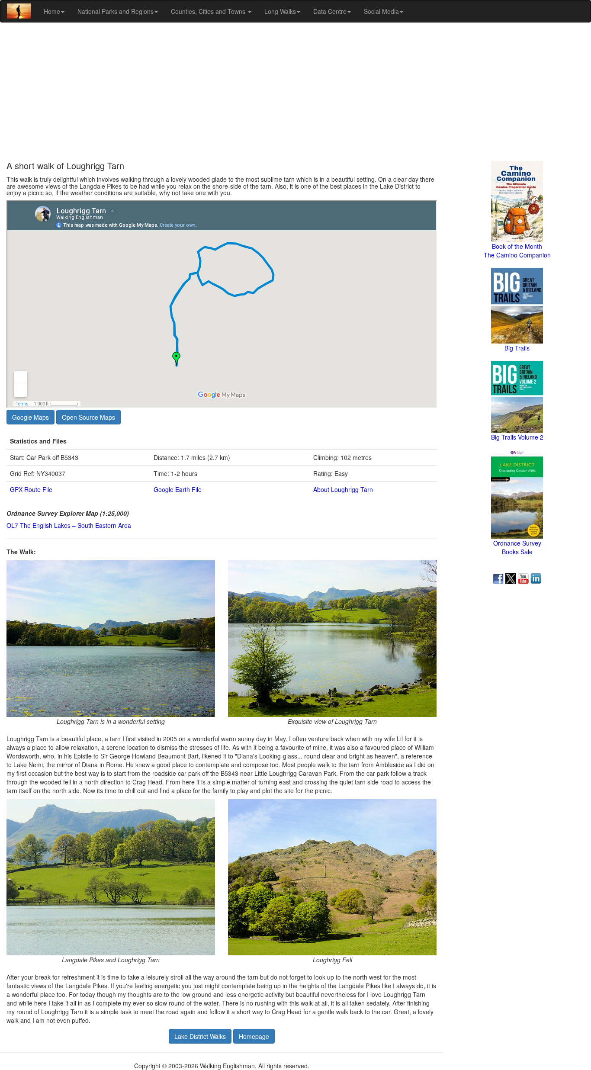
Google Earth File (178, 489)
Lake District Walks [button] (200, 1036)
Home (52, 11)
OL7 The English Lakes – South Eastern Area (68, 525)
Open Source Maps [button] (88, 417)
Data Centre (330, 11)
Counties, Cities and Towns (209, 11)
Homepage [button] (254, 1036)
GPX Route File (31, 489)
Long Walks (280, 11)
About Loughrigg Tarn (343, 489)
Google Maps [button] (30, 417)
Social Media (381, 11)
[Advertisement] (295, 91)
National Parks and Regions (115, 11)
